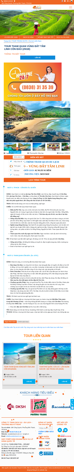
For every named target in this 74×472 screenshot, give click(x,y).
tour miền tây (38, 327)
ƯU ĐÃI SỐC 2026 (11, 37)
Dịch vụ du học (63, 37)
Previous (7, 122)
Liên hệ (39, 381)
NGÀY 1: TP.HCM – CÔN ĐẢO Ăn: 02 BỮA (21, 187)
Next (67, 122)
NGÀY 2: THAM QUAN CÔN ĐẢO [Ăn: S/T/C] (22, 255)
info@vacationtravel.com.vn (15, 436)
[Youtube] (64, 1)
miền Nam (50, 327)
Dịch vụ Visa (28, 37)
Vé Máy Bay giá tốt (46, 37)
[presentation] (2, 357)
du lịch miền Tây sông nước (25, 327)
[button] (5, 22)
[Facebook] (62, 1)
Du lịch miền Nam (35, 41)
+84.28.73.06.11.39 (15, 432)
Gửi (51, 428)
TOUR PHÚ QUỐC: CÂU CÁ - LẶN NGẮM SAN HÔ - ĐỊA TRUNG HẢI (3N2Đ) (29, 368)
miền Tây (13, 327)
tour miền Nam (58, 327)
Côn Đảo (6, 327)
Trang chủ (7, 41)
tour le (44, 327)
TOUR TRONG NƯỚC (20, 41)
